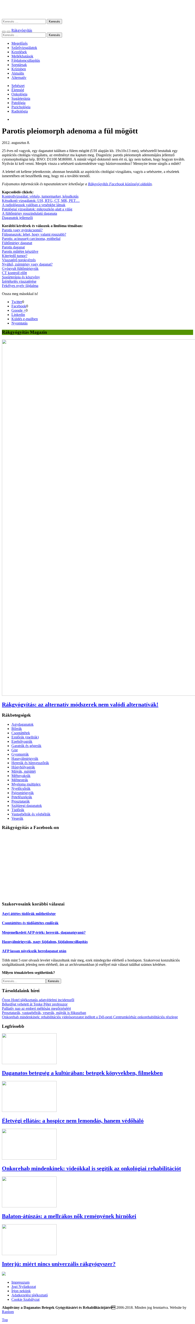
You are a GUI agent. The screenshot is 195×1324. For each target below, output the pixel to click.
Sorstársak (19, 65)
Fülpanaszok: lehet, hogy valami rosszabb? (34, 234)
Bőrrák (16, 729)
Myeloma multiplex (26, 784)
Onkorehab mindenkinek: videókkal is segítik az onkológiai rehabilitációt (91, 1168)
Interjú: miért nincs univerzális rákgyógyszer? (59, 1264)
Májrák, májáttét (23, 771)
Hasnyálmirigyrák (24, 759)
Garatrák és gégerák (26, 746)
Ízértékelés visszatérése (19, 281)
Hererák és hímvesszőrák (30, 763)
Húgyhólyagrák (23, 767)
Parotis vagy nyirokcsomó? (22, 230)
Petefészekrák (21, 797)
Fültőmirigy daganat (17, 243)
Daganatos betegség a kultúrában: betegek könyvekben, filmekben (82, 1073)
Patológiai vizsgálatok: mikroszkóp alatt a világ (37, 209)
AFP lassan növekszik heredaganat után (34, 951)
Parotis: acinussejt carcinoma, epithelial (31, 239)
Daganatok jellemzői (17, 218)
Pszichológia (20, 107)
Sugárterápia (20, 98)
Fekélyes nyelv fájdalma (20, 286)
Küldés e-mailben (24, 319)
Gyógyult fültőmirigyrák (20, 269)
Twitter (16, 302)
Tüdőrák (17, 810)
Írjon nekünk (21, 1291)
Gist (14, 750)
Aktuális (17, 73)
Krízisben (18, 69)
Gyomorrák (20, 754)
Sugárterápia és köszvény (21, 277)
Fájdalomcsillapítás (25, 60)
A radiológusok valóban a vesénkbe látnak (33, 205)
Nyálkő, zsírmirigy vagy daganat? (27, 264)
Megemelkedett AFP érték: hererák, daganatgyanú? (44, 932)
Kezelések (19, 52)
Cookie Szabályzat (25, 1299)
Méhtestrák (19, 780)
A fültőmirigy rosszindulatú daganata (29, 213)
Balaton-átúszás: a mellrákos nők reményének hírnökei (69, 1216)
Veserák (17, 818)
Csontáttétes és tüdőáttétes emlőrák (30, 923)
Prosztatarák (20, 801)
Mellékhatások (22, 56)
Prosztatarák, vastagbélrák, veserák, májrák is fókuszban (44, 1013)
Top (5, 1320)
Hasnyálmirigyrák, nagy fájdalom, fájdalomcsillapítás (45, 942)
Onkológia (19, 94)
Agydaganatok (22, 724)
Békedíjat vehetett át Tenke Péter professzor (35, 1004)
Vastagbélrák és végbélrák (30, 814)
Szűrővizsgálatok (24, 48)
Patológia (18, 103)
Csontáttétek (20, 733)
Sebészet (17, 86)
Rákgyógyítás (97, 9)
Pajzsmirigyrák (22, 793)
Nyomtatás (19, 323)
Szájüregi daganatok (26, 806)
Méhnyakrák (20, 776)
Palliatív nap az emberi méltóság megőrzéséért (36, 1008)
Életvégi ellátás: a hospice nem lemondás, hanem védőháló (73, 1121)
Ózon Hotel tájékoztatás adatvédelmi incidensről (38, 1000)
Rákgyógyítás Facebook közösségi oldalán (120, 184)
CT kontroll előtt (14, 273)
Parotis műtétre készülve (20, 251)
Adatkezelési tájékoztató (29, 1295)
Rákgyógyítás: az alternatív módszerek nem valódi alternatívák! (80, 704)
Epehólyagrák (21, 741)
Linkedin (18, 315)
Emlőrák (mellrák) (25, 737)
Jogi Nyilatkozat (23, 1287)
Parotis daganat (13, 247)
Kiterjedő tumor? (14, 256)
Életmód (17, 90)
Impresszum (20, 1282)
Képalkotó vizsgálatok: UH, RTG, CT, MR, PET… (41, 201)
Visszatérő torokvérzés (19, 260)
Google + (18, 310)
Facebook (18, 306)
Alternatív (18, 78)
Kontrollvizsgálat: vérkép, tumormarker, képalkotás (40, 196)
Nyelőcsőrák (20, 788)
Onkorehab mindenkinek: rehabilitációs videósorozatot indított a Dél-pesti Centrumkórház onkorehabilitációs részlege (90, 1017)
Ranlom (8, 1312)
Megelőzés (19, 43)
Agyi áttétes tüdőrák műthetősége (29, 914)
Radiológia (19, 111)
